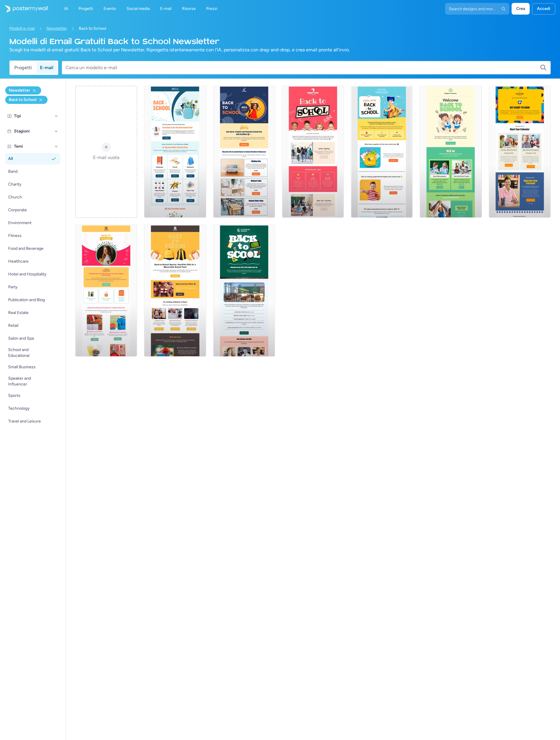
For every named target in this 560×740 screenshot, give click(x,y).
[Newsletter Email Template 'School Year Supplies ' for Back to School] (382, 152)
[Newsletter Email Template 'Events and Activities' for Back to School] (451, 152)
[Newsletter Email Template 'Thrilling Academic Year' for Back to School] (520, 152)
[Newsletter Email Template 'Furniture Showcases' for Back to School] (244, 152)
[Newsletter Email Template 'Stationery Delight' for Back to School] (175, 152)
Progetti (23, 67)
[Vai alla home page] (24, 9)
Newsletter (56, 28)
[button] (56, 116)
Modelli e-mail (22, 28)
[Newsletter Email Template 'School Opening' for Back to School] (313, 152)
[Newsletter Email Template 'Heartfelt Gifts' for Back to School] (175, 291)
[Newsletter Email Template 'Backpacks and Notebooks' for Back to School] (106, 291)
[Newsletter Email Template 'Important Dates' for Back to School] (244, 291)
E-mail (46, 67)
